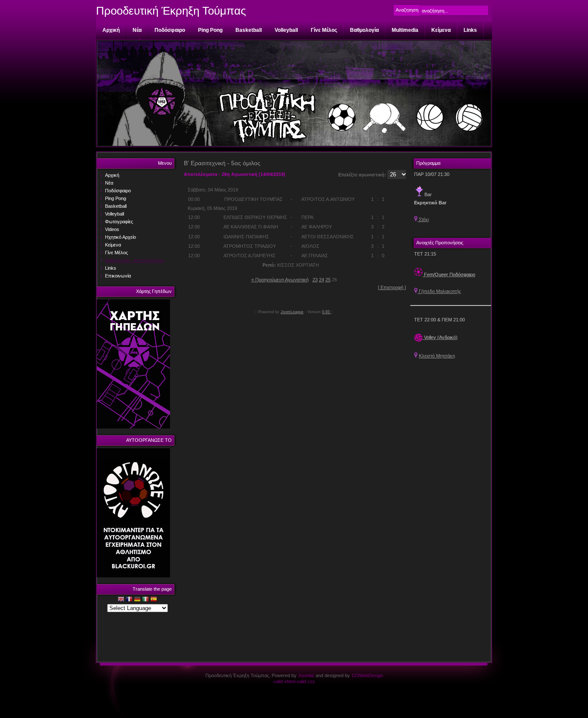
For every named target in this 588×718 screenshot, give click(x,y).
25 (328, 279)
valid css (306, 681)
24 (321, 279)
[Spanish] (153, 600)
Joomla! (306, 675)
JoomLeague (292, 312)
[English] (121, 600)
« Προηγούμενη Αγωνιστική (280, 279)
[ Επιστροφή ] (392, 287)
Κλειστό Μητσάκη (437, 355)
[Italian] (145, 600)
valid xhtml (284, 681)
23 (315, 279)
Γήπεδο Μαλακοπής (439, 291)
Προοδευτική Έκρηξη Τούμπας (171, 10)
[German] (137, 600)
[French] (129, 600)
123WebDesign (367, 675)
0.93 (326, 312)
